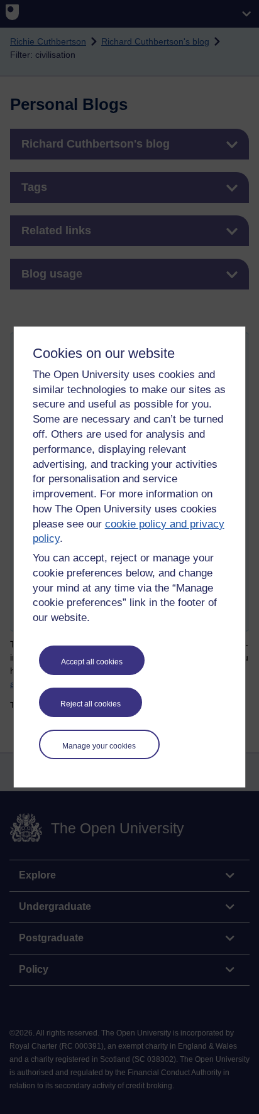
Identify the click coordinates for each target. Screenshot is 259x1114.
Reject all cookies (90, 704)
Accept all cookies (92, 661)
